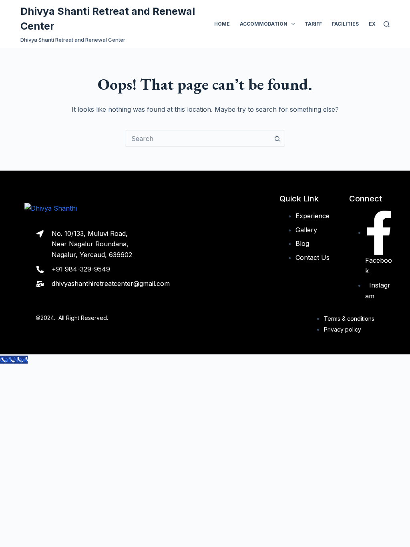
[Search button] (277, 138)
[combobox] (197, 139)
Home (222, 24)
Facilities (345, 24)
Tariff (313, 24)
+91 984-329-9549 (81, 269)
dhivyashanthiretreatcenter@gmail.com (111, 284)
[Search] (387, 24)
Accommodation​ (263, 24)
